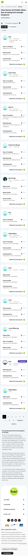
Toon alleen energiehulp (11, 23)
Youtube (15, 520)
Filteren (4, 30)
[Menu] (26, 2)
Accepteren (7, 553)
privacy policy (23, 543)
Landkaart (13, 27)
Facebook (8, 520)
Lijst (5, 27)
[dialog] (14, 541)
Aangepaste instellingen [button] (9, 549)
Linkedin (12, 520)
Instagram (19, 520)
